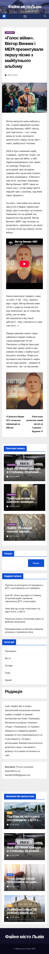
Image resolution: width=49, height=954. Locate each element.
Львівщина (10, 32)
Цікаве (8, 680)
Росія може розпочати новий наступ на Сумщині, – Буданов (35, 423)
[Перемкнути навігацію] (25, 16)
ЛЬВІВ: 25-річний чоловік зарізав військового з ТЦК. (21, 531)
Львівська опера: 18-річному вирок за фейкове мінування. (22, 912)
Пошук (8, 553)
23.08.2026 (14, 917)
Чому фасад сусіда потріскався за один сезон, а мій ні (21, 882)
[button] (45, 16)
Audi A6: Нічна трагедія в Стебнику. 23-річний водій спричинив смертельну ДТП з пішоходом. (23, 598)
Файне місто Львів (24, 6)
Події (7, 673)
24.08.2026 (14, 825)
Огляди (8, 665)
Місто (8, 658)
